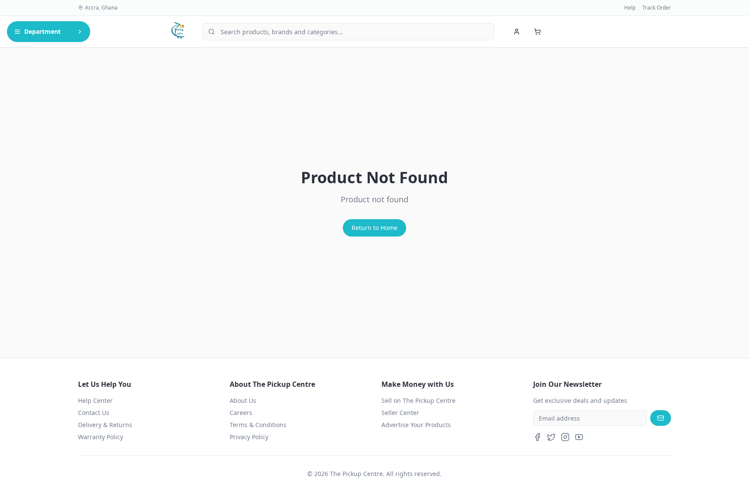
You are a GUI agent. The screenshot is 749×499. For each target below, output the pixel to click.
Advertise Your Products (416, 425)
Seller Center (400, 412)
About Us (243, 400)
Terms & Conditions (258, 425)
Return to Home (374, 228)
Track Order (656, 7)
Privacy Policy (249, 437)
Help (629, 7)
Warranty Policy (100, 437)
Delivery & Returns (105, 425)
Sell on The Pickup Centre (418, 400)
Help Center (95, 400)
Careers (241, 412)
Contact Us (93, 412)
